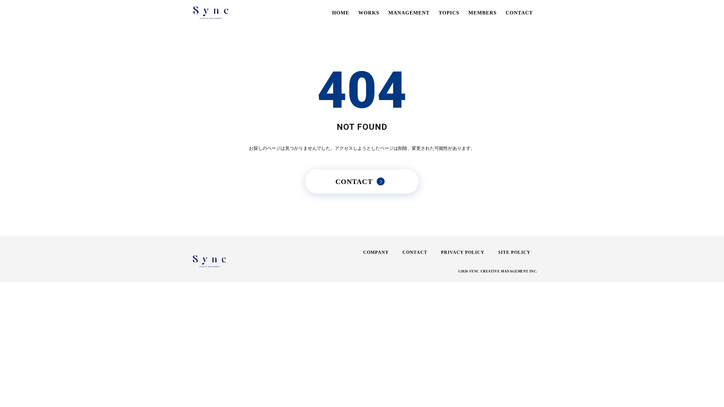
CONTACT (519, 13)
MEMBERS (482, 13)
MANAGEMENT (409, 13)
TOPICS (449, 13)
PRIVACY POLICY (462, 252)
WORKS (368, 13)
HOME (340, 13)
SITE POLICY (514, 252)
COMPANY (376, 252)
